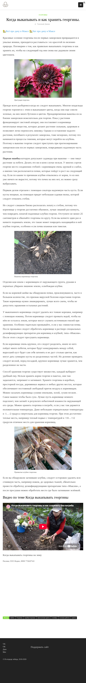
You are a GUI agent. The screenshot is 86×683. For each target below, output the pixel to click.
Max (4, 652)
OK (4, 647)
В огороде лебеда (11, 659)
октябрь (54, 618)
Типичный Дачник (43, 24)
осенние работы (64, 618)
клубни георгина (30, 618)
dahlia (12, 618)
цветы (74, 618)
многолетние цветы (44, 618)
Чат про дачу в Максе (43, 31)
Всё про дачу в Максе (17, 31)
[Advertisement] (43, 587)
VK (4, 644)
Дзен (4, 649)
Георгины (43, 15)
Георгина (19, 618)
